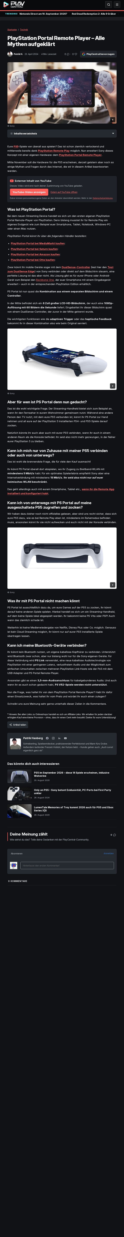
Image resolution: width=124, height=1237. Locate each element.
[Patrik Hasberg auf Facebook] (47, 738)
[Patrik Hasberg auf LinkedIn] (59, 738)
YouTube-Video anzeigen (29, 192)
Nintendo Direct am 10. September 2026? (43, 13)
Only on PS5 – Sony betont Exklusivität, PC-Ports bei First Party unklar (72, 791)
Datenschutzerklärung (103, 198)
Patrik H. (18, 54)
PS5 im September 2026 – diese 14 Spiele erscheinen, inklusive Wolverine (71, 774)
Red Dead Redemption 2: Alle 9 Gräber (94, 13)
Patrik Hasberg (33, 738)
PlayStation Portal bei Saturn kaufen (34, 248)
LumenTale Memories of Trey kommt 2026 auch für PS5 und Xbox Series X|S (73, 809)
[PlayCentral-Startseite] (14, 4)
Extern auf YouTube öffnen (64, 192)
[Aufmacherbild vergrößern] (62, 93)
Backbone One (45, 279)
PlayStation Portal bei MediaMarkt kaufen (38, 243)
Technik (24, 29)
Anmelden (109, 853)
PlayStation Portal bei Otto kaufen (33, 259)
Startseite (12, 29)
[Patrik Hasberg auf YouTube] (65, 738)
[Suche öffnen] (108, 4)
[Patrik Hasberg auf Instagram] (53, 738)
